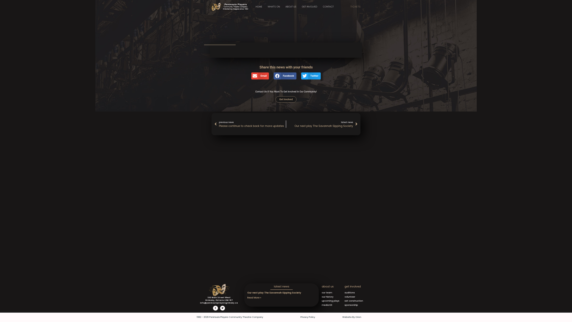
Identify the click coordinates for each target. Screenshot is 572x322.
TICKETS (355, 6)
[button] (260, 75)
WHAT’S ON (274, 6)
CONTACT (328, 6)
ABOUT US (290, 6)
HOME (259, 6)
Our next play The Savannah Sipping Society (274, 292)
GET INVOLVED (309, 6)
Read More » (254, 297)
